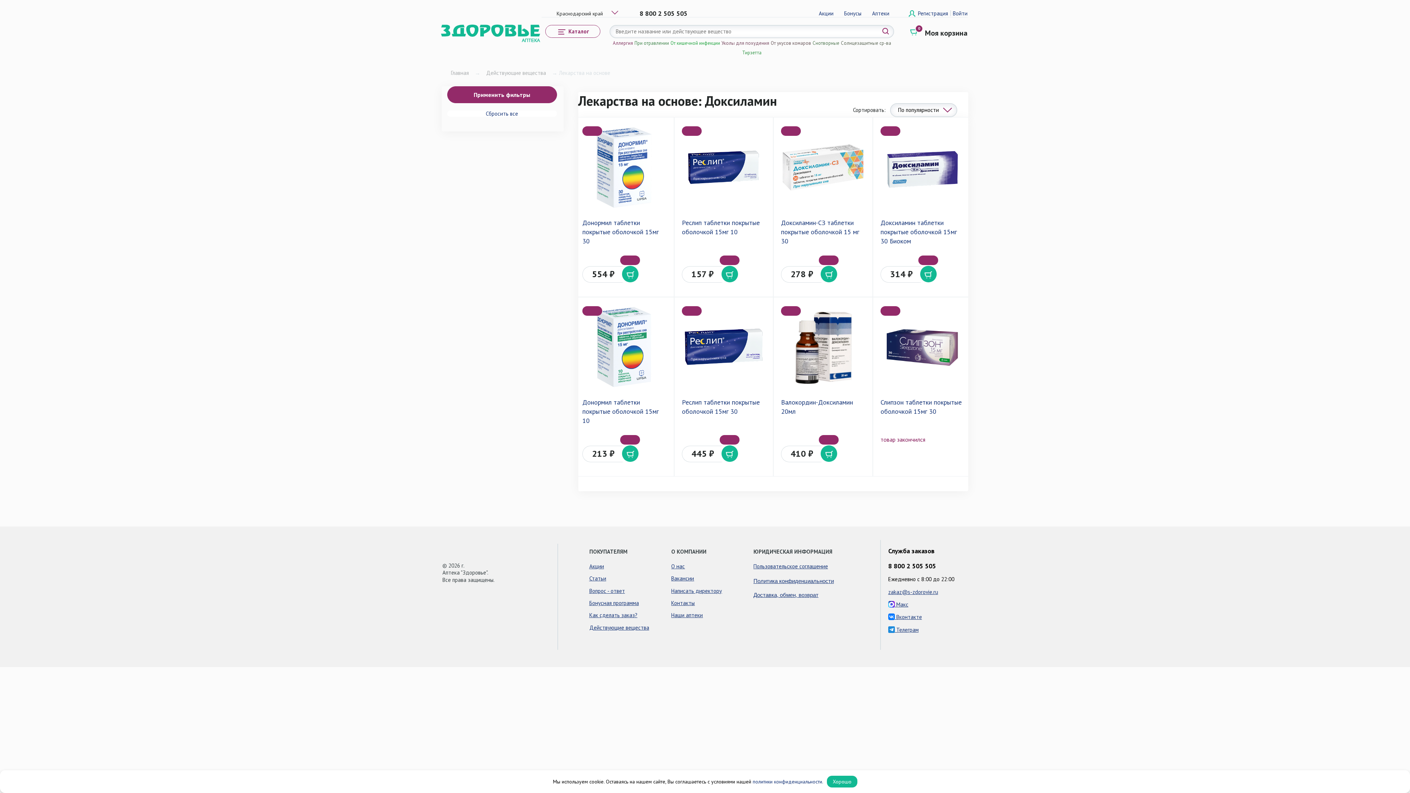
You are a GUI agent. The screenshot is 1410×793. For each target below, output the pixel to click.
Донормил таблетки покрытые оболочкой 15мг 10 (620, 411)
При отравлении (651, 43)
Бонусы (852, 13)
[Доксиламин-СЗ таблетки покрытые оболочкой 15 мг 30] (823, 167)
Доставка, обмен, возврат (785, 594)
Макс (901, 604)
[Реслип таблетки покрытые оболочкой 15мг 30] (724, 347)
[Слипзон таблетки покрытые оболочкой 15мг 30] (922, 347)
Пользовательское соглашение (790, 566)
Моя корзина (946, 33)
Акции (826, 13)
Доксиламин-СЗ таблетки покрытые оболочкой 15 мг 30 (820, 231)
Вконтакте (908, 616)
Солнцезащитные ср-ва (866, 43)
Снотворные (826, 43)
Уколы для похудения (745, 43)
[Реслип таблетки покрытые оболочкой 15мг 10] (724, 167)
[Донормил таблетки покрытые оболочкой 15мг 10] (624, 347)
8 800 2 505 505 (663, 13)
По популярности (918, 109)
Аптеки (880, 13)
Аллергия (623, 43)
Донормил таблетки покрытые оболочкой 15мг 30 (620, 231)
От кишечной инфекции (695, 43)
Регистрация (934, 13)
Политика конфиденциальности (793, 580)
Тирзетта (752, 53)
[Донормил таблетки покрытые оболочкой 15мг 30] (624, 167)
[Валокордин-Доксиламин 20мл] (823, 347)
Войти (960, 13)
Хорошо (842, 781)
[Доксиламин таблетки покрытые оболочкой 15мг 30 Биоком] (922, 167)
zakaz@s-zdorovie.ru (913, 592)
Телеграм (907, 629)
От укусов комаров (791, 43)
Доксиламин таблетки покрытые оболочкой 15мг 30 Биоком (919, 231)
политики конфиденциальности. (788, 781)
